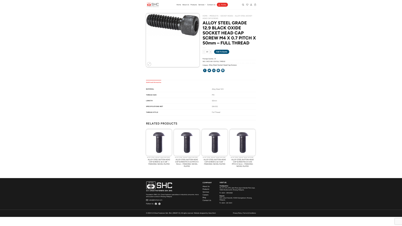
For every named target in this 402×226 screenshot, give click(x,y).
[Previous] (146, 150)
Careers (205, 195)
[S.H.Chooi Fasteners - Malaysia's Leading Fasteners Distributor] (153, 5)
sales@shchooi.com (155, 200)
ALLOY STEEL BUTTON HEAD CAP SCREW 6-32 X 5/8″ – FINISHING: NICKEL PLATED (215, 162)
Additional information (153, 82)
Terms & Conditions (249, 213)
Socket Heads (226, 16)
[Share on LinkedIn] (223, 70)
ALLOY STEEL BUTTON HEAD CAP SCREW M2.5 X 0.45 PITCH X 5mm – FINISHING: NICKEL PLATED (242, 163)
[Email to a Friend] (214, 70)
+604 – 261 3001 (226, 203)
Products (194, 5)
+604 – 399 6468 (227, 193)
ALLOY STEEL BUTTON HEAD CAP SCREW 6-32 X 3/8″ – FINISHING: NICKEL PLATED (159, 162)
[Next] (255, 150)
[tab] (153, 82)
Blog (204, 197)
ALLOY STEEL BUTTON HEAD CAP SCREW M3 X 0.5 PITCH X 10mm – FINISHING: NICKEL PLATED (186, 163)
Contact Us (211, 5)
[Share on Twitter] (209, 70)
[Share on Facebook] (205, 70)
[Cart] (255, 5)
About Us (185, 5)
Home (179, 5)
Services (201, 5)
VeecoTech (212, 213)
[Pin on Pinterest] (218, 70)
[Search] (243, 5)
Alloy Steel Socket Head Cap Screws (223, 65)
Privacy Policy (237, 213)
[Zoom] (149, 64)
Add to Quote (221, 52)
